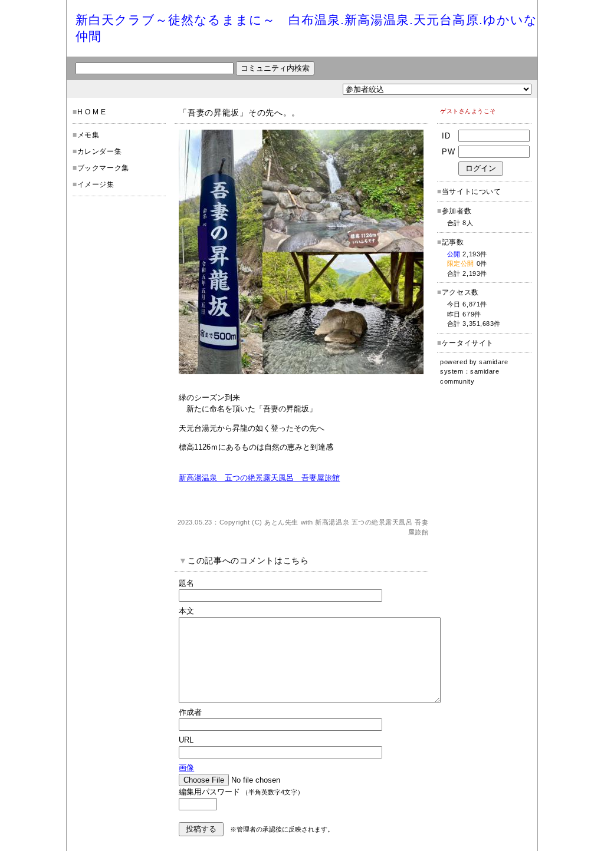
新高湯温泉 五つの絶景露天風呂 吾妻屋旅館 (259, 477)
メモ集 (88, 135)
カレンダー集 (99, 151)
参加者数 (454, 211)
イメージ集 (95, 184)
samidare (493, 361)
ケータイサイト (468, 343)
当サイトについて (471, 191)
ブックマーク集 (103, 168)
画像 (186, 767)
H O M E (91, 112)
